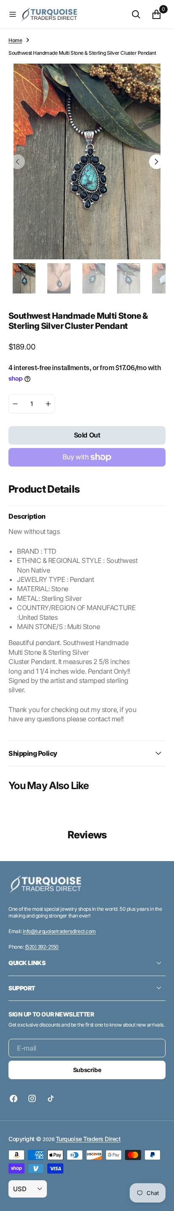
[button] (12, 14)
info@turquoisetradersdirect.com (59, 931)
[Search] (136, 14)
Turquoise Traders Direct (88, 1138)
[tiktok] (50, 1098)
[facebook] (15, 1098)
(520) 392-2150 (42, 947)
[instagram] (32, 1098)
